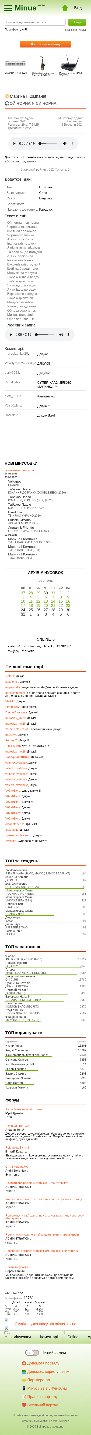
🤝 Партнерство (36, 1380)
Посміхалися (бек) (20, 893)
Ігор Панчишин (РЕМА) (20, 1064)
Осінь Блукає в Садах (22, 887)
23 (68, 606)
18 (31, 606)
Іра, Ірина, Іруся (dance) (23, 959)
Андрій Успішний (16, 1050)
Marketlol (28, 651)
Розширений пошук (74, 29)
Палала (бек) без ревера (23, 999)
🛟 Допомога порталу (40, 1363)
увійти (80, 157)
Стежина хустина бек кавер (30, 531)
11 (31, 601)
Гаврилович (75, 121)
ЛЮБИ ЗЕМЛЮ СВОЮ (23, 523)
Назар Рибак (13, 1045)
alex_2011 (12, 396)
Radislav (11, 415)
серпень (45, 580)
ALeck (48, 646)
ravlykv (13, 651)
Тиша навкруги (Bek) (24, 550)
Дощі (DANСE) (15, 993)
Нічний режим (54, 1352)
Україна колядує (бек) (22, 1020)
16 (68, 601)
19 (38, 606)
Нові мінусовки (18, 1337)
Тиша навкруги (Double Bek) (30, 542)
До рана (11, 880)
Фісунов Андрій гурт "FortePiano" (26, 1055)
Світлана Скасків (16, 1059)
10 (23, 601)
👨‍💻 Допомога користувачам (45, 1372)
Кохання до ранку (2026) (26, 508)
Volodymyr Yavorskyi (20, 363)
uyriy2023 (12, 372)
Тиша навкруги (20, 557)
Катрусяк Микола (16, 1087)
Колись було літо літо (22, 1006)
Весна (10, 934)
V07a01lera (13, 405)
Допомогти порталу (45, 44)
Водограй (13, 966)
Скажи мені (14, 907)
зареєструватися (24, 161)
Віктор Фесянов (15, 1069)
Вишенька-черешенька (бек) (27, 973)
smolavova (32, 646)
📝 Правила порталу (40, 1397)
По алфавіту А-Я (16, 29)
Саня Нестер (14, 1083)
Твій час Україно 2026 (24, 515)
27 (23, 593)
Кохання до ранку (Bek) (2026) (30, 500)
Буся (9, 920)
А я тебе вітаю (16, 927)
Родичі (13, 485)
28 (31, 593)
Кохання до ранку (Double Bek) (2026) (37, 492)
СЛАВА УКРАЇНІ (15, 914)
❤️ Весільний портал (40, 1405)
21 (53, 606)
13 (46, 601)
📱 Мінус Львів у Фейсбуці (44, 1388)
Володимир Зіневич (18, 1078)
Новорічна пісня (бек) (22, 1013)
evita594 (14, 646)
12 (38, 601)
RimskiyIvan (13, 382)
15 (61, 601)
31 (53, 593)
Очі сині (11, 979)
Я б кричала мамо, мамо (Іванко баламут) (37, 873)
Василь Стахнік (15, 1073)
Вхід (78, 8)
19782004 (63, 646)
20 (46, 606)
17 (23, 606)
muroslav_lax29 (16, 353)
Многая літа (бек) (18, 900)
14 (53, 601)
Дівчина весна (16, 986)
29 (38, 593)
